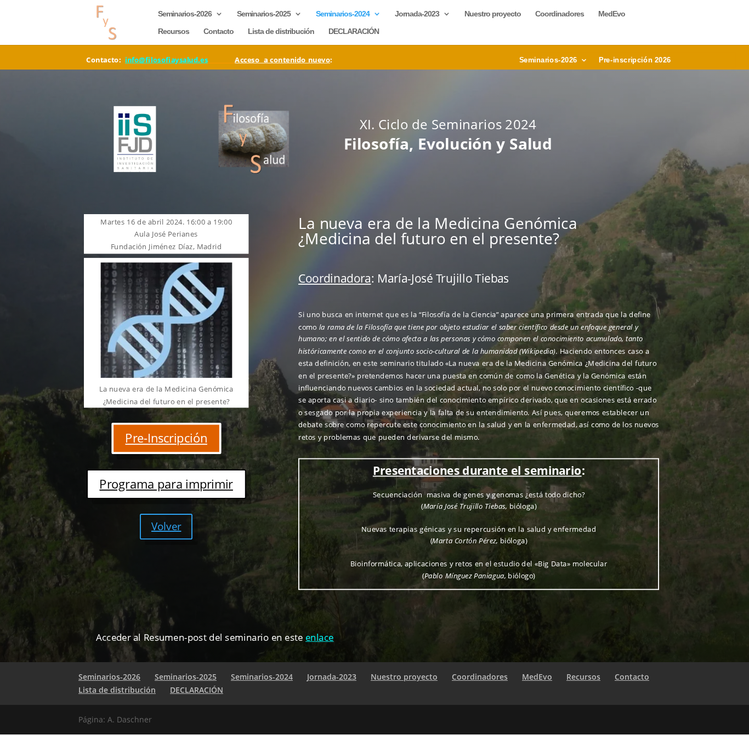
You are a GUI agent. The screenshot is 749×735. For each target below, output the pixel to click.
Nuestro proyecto (492, 14)
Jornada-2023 (417, 14)
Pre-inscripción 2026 (635, 60)
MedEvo (611, 14)
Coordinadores (559, 14)
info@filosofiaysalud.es (166, 60)
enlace (319, 637)
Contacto (218, 31)
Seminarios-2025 (264, 14)
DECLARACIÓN (353, 31)
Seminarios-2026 (185, 14)
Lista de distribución (281, 31)
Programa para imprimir (165, 483)
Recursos (173, 31)
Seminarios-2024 (343, 14)
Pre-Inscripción (166, 438)
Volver (166, 526)
